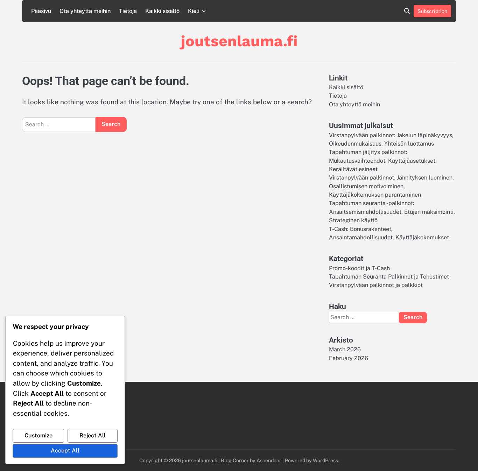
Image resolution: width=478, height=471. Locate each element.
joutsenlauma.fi (239, 41)
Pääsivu (41, 11)
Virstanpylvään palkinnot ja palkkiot (376, 285)
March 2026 (345, 349)
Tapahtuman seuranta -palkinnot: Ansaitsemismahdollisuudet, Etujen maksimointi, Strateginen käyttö (392, 212)
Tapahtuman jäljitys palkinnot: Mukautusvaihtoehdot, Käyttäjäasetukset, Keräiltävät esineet (383, 161)
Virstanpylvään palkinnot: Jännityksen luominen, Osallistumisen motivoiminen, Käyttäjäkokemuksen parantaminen (391, 186)
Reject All (92, 435)
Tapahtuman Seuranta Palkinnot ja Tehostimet (389, 276)
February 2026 (348, 358)
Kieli (193, 11)
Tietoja (128, 11)
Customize (38, 435)
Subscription (432, 11)
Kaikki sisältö (162, 11)
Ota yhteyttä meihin (85, 11)
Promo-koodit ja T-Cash (359, 268)
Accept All (65, 450)
